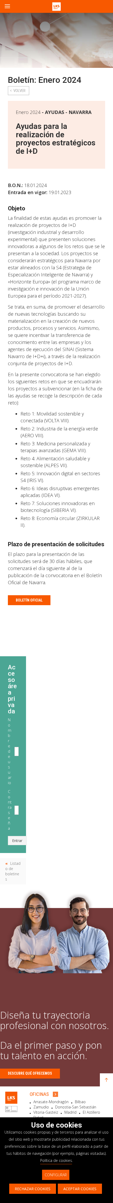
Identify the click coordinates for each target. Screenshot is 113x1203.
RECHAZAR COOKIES (32, 1188)
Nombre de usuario (10, 751)
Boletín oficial (29, 600)
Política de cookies (56, 1160)
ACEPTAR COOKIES (79, 1188)
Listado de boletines (12, 871)
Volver (19, 90)
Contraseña (10, 810)
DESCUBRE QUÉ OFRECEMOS (30, 1073)
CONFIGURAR (56, 1174)
